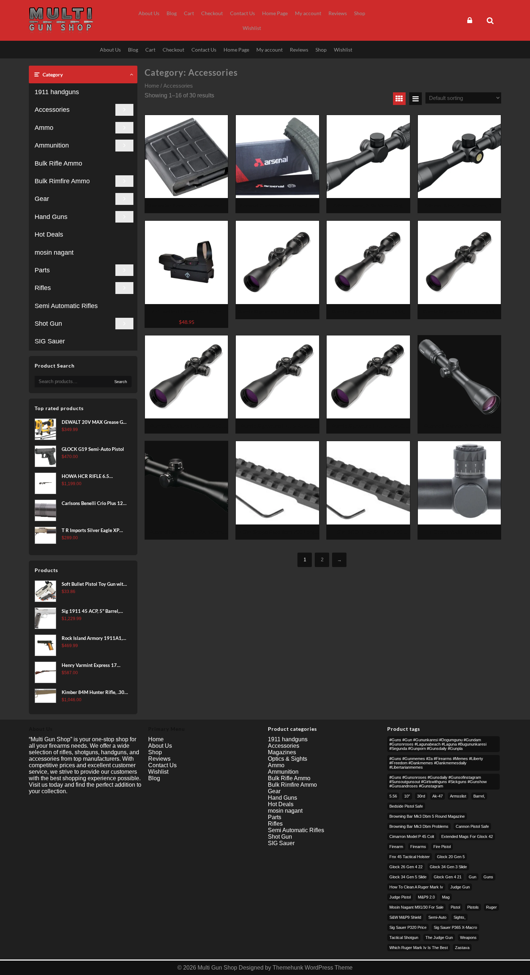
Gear (42, 198)
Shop (155, 752)
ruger (491, 907)
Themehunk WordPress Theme (313, 968)
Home (152, 86)
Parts (42, 270)
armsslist (458, 796)
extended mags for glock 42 (467, 836)
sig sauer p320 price (408, 927)
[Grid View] (399, 98)
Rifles (43, 287)
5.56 (393, 796)
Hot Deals (49, 234)
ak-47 (437, 796)
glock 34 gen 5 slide (408, 877)
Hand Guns (51, 216)
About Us (160, 746)
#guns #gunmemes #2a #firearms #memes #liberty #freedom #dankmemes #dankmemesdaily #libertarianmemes (436, 762)
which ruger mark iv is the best (418, 947)
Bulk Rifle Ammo (58, 163)
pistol (455, 907)
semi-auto (437, 917)
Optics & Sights (287, 759)
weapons (468, 937)
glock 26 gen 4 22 (406, 867)
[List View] (415, 98)
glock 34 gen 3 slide (448, 867)
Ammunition (52, 145)
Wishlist (158, 772)
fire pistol (442, 846)
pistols (473, 907)
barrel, (479, 796)
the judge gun (439, 937)
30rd (421, 796)
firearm (396, 846)
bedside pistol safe (406, 806)
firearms (418, 846)
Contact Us (162, 765)
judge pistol (400, 897)
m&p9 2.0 (426, 897)
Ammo (44, 127)
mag (446, 897)
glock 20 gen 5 (451, 857)
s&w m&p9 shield (405, 917)
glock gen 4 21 (447, 877)
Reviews (159, 759)
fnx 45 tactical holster (409, 857)
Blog (154, 778)
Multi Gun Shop (217, 968)
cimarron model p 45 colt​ (411, 836)
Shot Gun (48, 323)
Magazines (282, 752)
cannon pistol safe (472, 826)
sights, (459, 917)
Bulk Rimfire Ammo (62, 181)
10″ (407, 796)
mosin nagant (54, 252)
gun (472, 877)
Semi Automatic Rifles (66, 305)
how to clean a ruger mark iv (416, 887)
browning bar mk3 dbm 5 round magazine (427, 816)
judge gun (460, 887)
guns (488, 877)
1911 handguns (57, 92)
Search (120, 381)
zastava (462, 947)
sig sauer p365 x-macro (455, 927)
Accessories (52, 109)
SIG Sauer (50, 341)
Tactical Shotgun (403, 937)
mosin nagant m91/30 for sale (416, 907)
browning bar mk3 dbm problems (419, 826)
